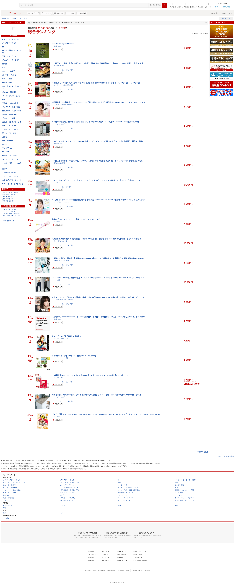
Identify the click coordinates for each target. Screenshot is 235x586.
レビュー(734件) (65, 187)
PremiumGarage (58, 143)
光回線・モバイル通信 (10, 103)
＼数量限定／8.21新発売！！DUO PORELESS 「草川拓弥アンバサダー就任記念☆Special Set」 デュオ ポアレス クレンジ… (99, 102)
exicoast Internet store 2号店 (61, 358)
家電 (3, 99)
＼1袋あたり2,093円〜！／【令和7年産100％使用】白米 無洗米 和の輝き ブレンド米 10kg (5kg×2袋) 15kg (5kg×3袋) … (97, 83)
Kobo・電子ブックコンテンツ (13, 184)
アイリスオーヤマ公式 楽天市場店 (63, 85)
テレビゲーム (7, 148)
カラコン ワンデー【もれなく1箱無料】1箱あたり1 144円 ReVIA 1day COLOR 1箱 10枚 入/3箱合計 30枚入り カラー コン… (99, 297)
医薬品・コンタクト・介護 (11, 122)
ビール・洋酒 (7, 79)
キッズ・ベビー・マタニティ (11, 164)
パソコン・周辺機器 (9, 92)
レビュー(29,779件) (66, 304)
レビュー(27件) (65, 284)
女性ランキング (58, 13)
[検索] (164, 5)
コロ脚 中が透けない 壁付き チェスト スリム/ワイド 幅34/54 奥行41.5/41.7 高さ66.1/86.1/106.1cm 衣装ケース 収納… (96, 122)
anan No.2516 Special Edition (63, 44)
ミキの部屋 (57, 280)
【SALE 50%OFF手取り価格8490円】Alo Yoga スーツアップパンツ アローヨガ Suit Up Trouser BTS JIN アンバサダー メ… (99, 278)
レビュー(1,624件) (66, 401)
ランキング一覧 (8, 221)
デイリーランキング (9, 194)
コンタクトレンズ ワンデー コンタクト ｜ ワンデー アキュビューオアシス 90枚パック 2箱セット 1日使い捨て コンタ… (98, 180)
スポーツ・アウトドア (10, 129)
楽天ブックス (58, 46)
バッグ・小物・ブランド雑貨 (11, 51)
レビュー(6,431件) (66, 89)
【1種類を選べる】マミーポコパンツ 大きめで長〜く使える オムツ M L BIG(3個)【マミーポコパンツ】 (91, 375)
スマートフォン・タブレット (11, 87)
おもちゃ (5, 137)
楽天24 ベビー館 (58, 377)
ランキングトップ (33, 13)
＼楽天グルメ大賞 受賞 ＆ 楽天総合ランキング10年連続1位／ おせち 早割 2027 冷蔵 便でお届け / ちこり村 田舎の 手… (97, 239)
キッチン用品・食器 (9, 114)
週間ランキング (7, 197)
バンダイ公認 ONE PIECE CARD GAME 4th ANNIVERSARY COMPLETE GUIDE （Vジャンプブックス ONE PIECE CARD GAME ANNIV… (107, 414)
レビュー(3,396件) (66, 167)
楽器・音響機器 (7, 141)
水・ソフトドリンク (9, 75)
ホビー (4, 144)
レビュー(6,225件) (66, 128)
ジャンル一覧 (213, 13)
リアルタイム (70, 13)
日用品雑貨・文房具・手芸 (11, 111)
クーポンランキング (9, 211)
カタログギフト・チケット (11, 180)
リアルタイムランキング (11, 192)
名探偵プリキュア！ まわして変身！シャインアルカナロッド (76, 219)
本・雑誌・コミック (9, 173)
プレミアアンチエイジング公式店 (63, 104)
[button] (180, 5)
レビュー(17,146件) (66, 265)
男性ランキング (46, 13)
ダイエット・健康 (8, 118)
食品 (3, 67)
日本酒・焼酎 (7, 82)
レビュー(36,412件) (66, 70)
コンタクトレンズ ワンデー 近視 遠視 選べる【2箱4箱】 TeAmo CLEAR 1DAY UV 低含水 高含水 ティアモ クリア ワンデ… (99, 200)
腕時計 (4, 64)
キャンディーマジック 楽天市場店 (64, 299)
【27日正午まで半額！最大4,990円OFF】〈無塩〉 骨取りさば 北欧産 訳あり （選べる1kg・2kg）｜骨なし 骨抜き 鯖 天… (98, 63)
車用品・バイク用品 (9, 155)
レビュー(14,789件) (66, 206)
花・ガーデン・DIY (9, 133)
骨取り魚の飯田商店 (59, 65)
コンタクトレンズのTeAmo (61, 202)
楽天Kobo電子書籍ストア (61, 338)
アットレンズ (58, 182)
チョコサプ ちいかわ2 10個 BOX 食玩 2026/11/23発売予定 (74, 356)
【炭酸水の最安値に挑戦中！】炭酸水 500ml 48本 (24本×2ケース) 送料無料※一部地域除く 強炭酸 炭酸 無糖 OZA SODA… (99, 258)
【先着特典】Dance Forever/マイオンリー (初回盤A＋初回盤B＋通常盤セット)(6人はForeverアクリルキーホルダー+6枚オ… (99, 317)
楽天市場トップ (7, 18)
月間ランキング (7, 199)
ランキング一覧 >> (226, 18)
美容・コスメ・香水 (9, 126)
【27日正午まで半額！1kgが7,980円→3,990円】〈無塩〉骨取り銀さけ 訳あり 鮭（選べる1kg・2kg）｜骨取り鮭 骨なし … (98, 161)
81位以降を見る (202, 452)
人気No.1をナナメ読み (10, 209)
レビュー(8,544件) (66, 382)
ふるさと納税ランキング (11, 213)
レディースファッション (11, 39)
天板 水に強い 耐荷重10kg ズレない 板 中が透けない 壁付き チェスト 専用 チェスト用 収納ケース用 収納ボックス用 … (97, 395)
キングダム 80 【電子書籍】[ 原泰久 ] (66, 336)
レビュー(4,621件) (66, 245)
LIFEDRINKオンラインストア (62, 260)
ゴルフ (4, 169)
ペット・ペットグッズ (10, 159)
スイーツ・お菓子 (8, 71)
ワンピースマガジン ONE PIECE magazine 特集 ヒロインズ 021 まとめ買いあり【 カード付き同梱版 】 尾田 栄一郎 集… (98, 141)
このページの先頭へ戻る (225, 456)
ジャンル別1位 (81, 13)
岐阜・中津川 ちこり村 (60, 241)
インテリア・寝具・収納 (11, 107)
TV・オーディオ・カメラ (11, 96)
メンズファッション (9, 43)
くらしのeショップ (59, 124)
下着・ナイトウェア (9, 56)
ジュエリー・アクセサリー (11, 60)
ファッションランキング (11, 216)
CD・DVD (5, 152)
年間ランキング (7, 201)
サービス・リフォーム (10, 176)
